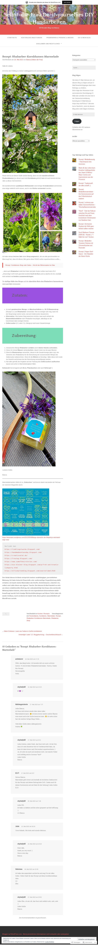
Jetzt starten (67, 2)
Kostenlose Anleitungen (31, 37)
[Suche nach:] (84, 68)
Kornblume (42, 616)
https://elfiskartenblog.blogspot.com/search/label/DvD (30, 571)
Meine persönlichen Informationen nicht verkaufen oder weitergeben (46, 934)
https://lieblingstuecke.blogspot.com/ (22, 549)
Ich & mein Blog (84, 37)
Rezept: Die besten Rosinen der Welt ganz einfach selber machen (86, 226)
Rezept (58, 616)
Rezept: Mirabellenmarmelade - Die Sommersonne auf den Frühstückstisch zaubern (86, 194)
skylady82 (21, 687)
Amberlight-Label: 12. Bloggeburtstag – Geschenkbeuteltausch (40, 634)
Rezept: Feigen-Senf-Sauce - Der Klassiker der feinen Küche (86, 254)
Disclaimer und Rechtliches (48, 43)
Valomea (18, 869)
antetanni (19, 659)
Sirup (28, 620)
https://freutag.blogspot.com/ (18, 558)
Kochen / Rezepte (43, 613)
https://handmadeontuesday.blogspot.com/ (23, 552)
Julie (17, 826)
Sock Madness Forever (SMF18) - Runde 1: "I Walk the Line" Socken (86, 235)
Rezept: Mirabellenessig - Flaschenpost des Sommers (87, 162)
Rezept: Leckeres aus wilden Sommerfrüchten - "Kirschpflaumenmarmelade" (88, 205)
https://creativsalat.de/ (16, 555)
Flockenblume (33, 616)
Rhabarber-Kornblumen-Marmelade (38, 618)
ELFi (17, 773)
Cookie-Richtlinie (49, 942)
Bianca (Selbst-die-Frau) (34, 59)
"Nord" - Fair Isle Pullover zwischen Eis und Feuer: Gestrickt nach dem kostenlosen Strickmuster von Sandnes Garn (87, 215)
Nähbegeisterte (21, 704)
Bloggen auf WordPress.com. (12, 934)
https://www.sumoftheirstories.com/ (21, 562)
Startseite (12, 37)
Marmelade (51, 616)
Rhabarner (54, 618)
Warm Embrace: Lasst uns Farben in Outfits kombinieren (23, 631)
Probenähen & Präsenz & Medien (60, 37)
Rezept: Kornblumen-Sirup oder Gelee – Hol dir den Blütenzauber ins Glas (30, 265)
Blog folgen (76, 75)
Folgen (77, 121)
